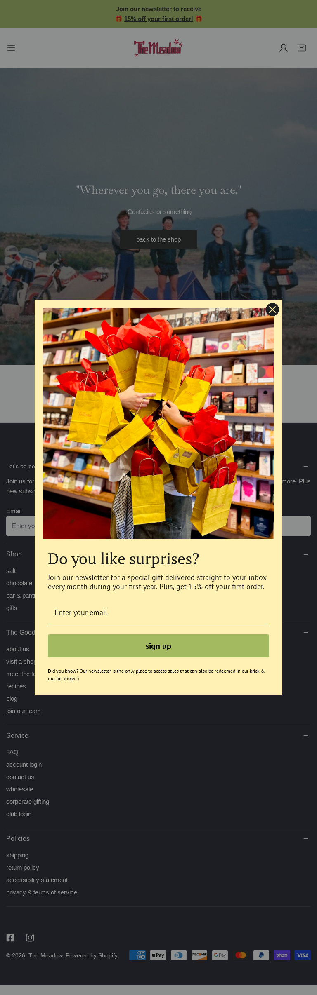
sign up (158, 646)
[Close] (272, 309)
